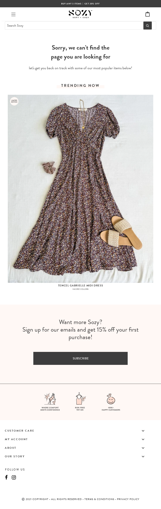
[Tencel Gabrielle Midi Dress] (80, 189)
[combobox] (73, 25)
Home (70, 40)
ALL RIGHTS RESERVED (67, 499)
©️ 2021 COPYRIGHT (35, 499)
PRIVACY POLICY (128, 499)
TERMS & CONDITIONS (99, 499)
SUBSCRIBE (80, 358)
